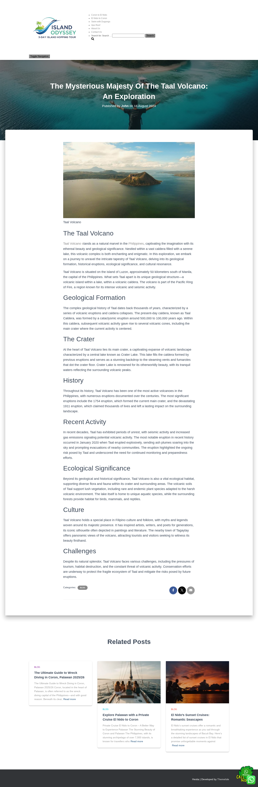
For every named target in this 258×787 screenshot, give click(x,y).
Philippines (136, 243)
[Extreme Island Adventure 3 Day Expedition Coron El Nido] (55, 28)
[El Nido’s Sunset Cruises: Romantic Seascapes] (197, 682)
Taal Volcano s (73, 243)
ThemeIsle (223, 779)
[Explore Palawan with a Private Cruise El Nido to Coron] (129, 682)
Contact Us (96, 32)
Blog (82, 588)
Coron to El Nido (99, 15)
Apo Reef (95, 25)
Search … (107, 35)
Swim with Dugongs (100, 21)
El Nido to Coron (99, 18)
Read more (69, 699)
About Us (95, 28)
